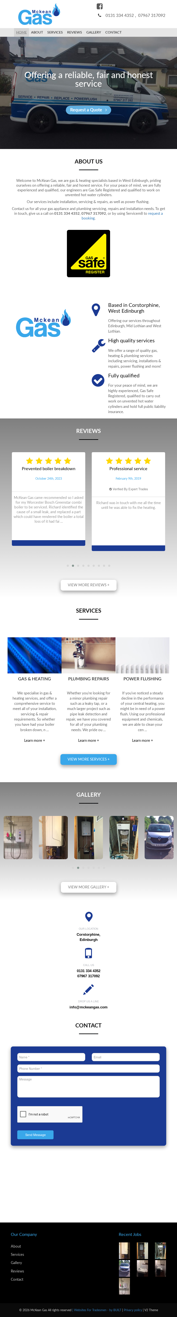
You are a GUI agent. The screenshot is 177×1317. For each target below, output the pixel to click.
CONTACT (113, 32)
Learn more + (34, 740)
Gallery (93, 32)
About (37, 32)
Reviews (74, 32)
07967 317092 (151, 16)
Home (21, 32)
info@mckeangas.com (88, 1007)
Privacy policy (133, 1310)
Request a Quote (86, 110)
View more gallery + (88, 887)
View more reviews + (88, 585)
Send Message (35, 1135)
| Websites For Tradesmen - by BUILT (97, 1310)
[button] (67, 566)
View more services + (89, 759)
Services (55, 32)
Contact (17, 1279)
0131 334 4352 (120, 16)
